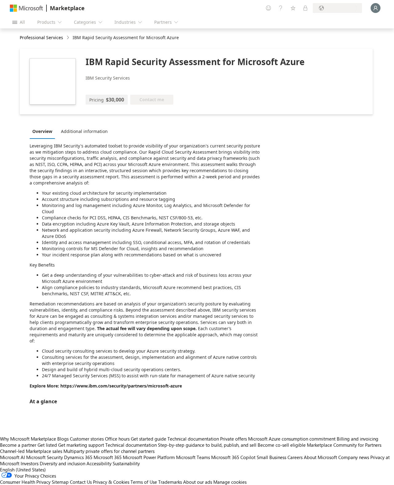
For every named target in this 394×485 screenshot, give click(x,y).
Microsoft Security (44, 457)
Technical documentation (193, 439)
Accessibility (98, 463)
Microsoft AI (12, 457)
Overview (42, 131)
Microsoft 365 (108, 457)
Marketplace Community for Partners (344, 445)
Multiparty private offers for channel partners (109, 451)
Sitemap (60, 482)
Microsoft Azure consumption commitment (292, 439)
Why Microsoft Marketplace (28, 439)
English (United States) (23, 469)
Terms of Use (144, 482)
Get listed (47, 445)
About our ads (197, 482)
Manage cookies (230, 482)
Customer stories (87, 439)
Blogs (63, 439)
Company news (353, 457)
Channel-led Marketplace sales (31, 451)
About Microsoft (320, 457)
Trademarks (170, 482)
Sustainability (126, 463)
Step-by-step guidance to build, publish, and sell (207, 445)
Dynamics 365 (78, 457)
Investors (29, 463)
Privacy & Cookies (111, 482)
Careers (295, 457)
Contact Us (81, 482)
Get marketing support (81, 445)
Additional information (84, 131)
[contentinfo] (68, 37)
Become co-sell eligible (282, 445)
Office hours (117, 439)
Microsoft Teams (193, 457)
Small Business (271, 457)
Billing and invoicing (357, 439)
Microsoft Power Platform (149, 457)
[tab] (44, 131)
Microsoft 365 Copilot (233, 457)
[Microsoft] (26, 8)
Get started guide (148, 439)
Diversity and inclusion (62, 463)
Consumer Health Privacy (25, 482)
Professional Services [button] (41, 37)
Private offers (233, 439)
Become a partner (18, 445)
